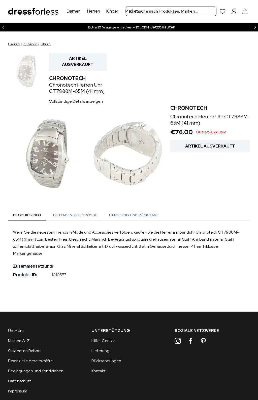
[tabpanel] (129, 253)
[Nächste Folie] (255, 27)
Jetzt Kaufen (162, 27)
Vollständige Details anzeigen (76, 101)
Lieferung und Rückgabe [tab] (133, 215)
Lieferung (100, 350)
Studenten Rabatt (24, 350)
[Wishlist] (222, 11)
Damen (74, 11)
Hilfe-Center (103, 340)
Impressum (17, 391)
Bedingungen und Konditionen (35, 371)
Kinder (112, 11)
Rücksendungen (106, 360)
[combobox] (171, 11)
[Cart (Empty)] (245, 11)
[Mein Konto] (234, 11)
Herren (93, 11)
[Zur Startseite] (33, 11)
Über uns (16, 330)
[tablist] (86, 216)
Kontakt (98, 371)
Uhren (46, 44)
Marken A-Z (19, 340)
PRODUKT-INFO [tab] (27, 215)
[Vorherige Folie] (3, 27)
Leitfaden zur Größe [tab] (75, 215)
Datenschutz (19, 381)
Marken (132, 11)
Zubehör (30, 44)
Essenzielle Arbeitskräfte (30, 360)
